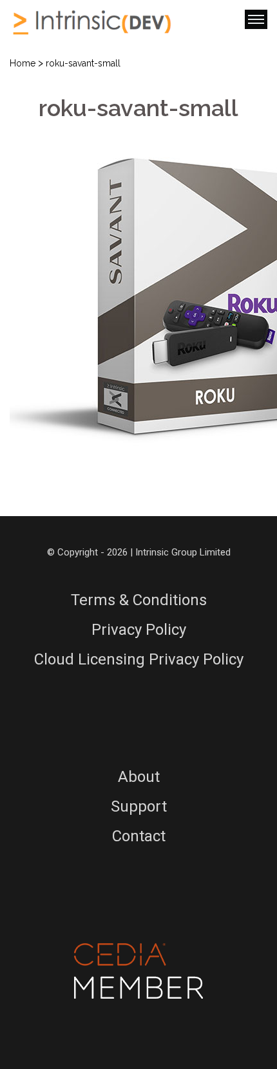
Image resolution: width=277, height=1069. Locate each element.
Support (139, 806)
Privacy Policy (138, 630)
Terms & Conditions (139, 600)
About (139, 777)
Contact (139, 836)
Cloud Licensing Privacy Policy (139, 659)
